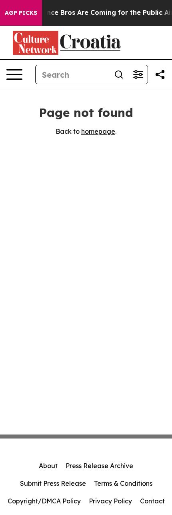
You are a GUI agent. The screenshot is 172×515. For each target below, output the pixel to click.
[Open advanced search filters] (138, 74)
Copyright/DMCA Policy (44, 501)
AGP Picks (21, 12)
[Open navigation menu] (14, 74)
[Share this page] (160, 74)
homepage (98, 131)
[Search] (118, 74)
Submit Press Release (53, 483)
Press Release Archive (99, 466)
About (48, 466)
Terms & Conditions (123, 483)
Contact (152, 501)
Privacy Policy (110, 501)
